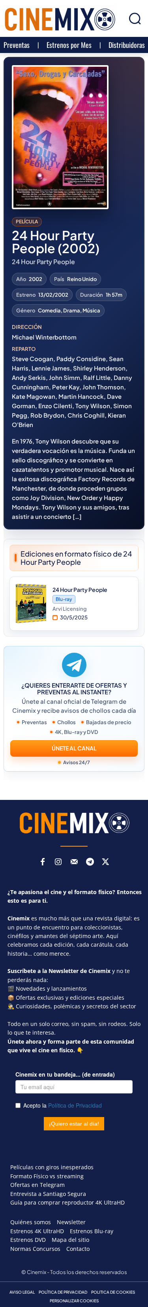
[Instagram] (58, 862)
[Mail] (74, 862)
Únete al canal (74, 748)
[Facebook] (43, 862)
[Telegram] (90, 862)
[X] (106, 862)
